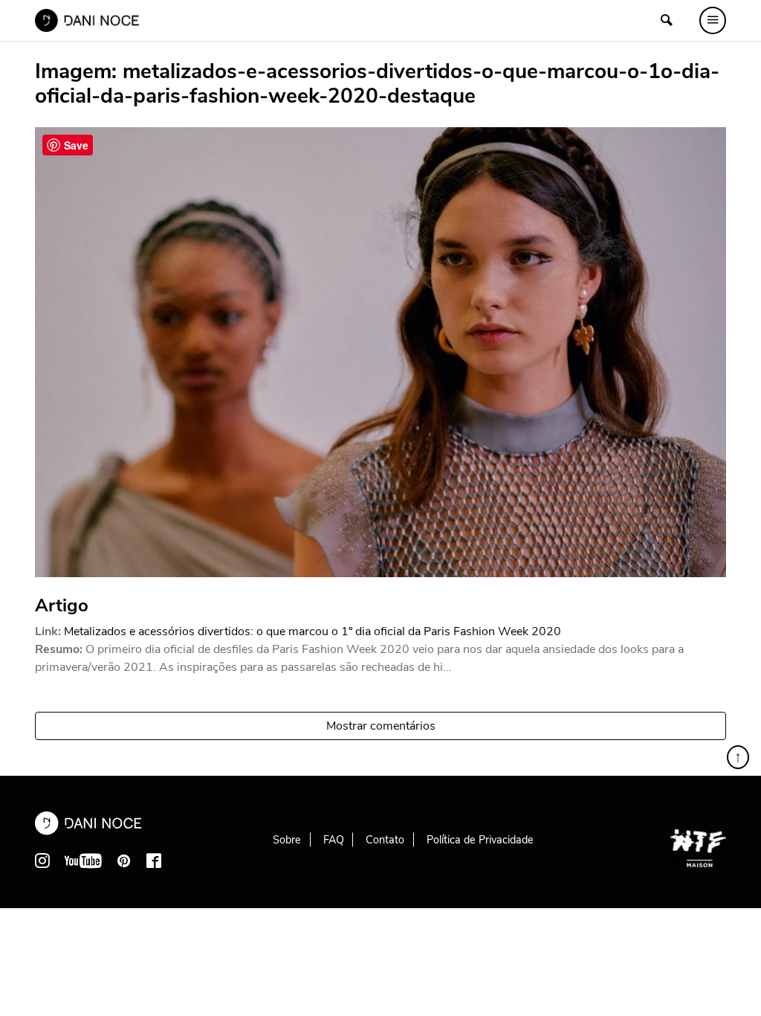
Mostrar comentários (380, 726)
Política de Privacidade (480, 839)
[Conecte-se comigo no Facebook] (153, 860)
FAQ (333, 839)
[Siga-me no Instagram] (42, 860)
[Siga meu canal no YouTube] (83, 860)
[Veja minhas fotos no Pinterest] (124, 860)
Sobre (287, 839)
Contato (385, 839)
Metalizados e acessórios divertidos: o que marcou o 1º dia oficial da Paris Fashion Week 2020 (312, 631)
